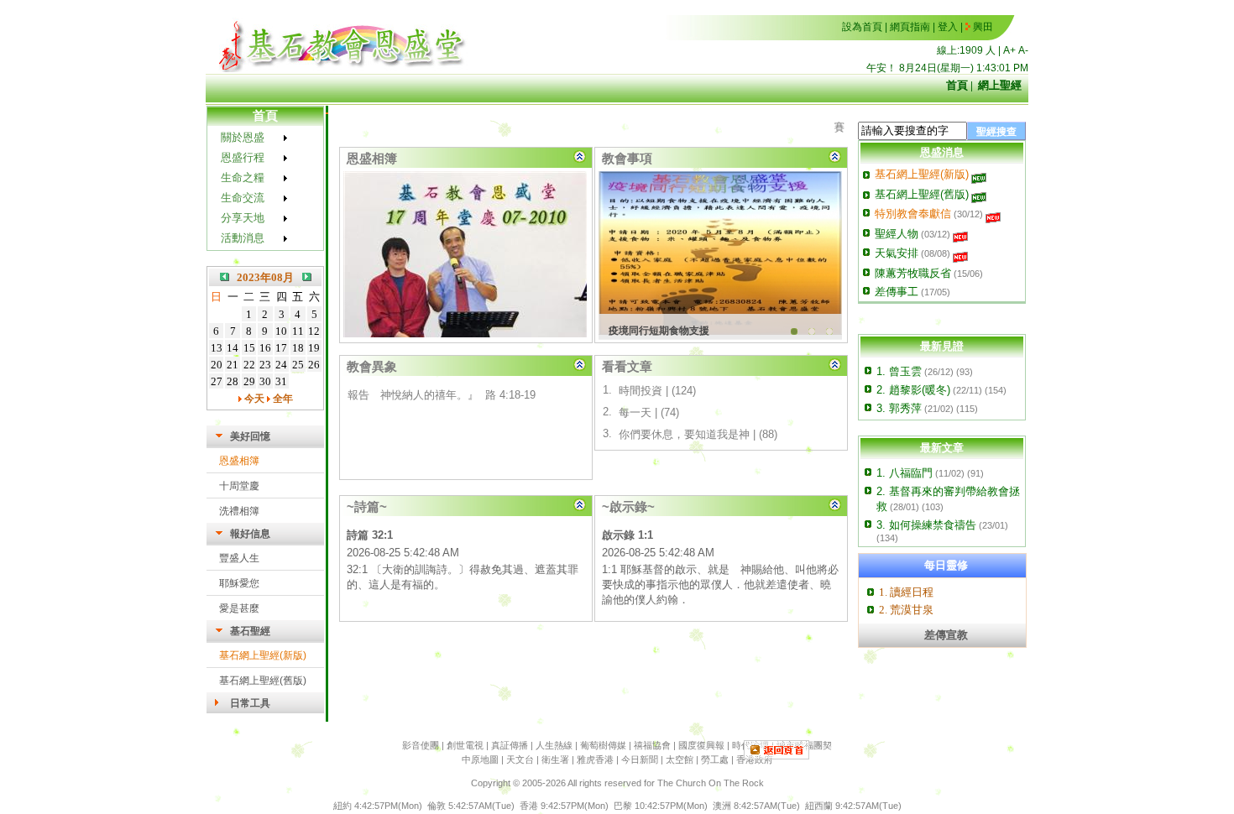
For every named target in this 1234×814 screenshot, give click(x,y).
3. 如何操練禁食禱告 (926, 525)
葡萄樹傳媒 (603, 745)
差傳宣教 (946, 635)
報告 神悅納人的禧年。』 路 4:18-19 (442, 390)
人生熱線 (554, 745)
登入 (948, 27)
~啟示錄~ (628, 506)
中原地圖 (480, 759)
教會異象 (372, 366)
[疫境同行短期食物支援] (720, 255)
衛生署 (555, 759)
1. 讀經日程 (906, 592)
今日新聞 (639, 759)
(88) (768, 434)
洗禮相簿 (239, 511)
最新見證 (942, 346)
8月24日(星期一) (936, 68)
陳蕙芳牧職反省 (913, 273)
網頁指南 (910, 27)
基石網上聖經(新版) (262, 655)
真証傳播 (509, 745)
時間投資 (640, 390)
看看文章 (627, 366)
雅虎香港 (595, 759)
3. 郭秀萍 (899, 408)
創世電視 (465, 745)
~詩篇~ (367, 506)
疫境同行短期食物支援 (659, 331)
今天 (253, 398)
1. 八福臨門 (904, 473)
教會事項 (627, 158)
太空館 (679, 759)
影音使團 (420, 745)
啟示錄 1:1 (627, 535)
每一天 (635, 412)
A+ (1009, 50)
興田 (983, 27)
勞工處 (715, 759)
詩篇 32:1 (370, 535)
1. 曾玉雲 (899, 371)
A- (1023, 50)
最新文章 (942, 447)
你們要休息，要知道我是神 (684, 434)
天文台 (520, 759)
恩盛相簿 (239, 461)
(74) (670, 412)
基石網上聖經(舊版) (262, 680)
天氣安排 (896, 253)
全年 (281, 398)
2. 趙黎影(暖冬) (913, 390)
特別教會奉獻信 (913, 213)
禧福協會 (652, 745)
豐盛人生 (239, 558)
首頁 (957, 85)
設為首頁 (862, 27)
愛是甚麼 (239, 608)
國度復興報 (701, 745)
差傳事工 (896, 291)
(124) (684, 390)
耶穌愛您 (239, 583)
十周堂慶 (239, 486)
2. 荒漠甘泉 (906, 609)
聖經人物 (896, 233)
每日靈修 (946, 565)
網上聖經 (1000, 85)
